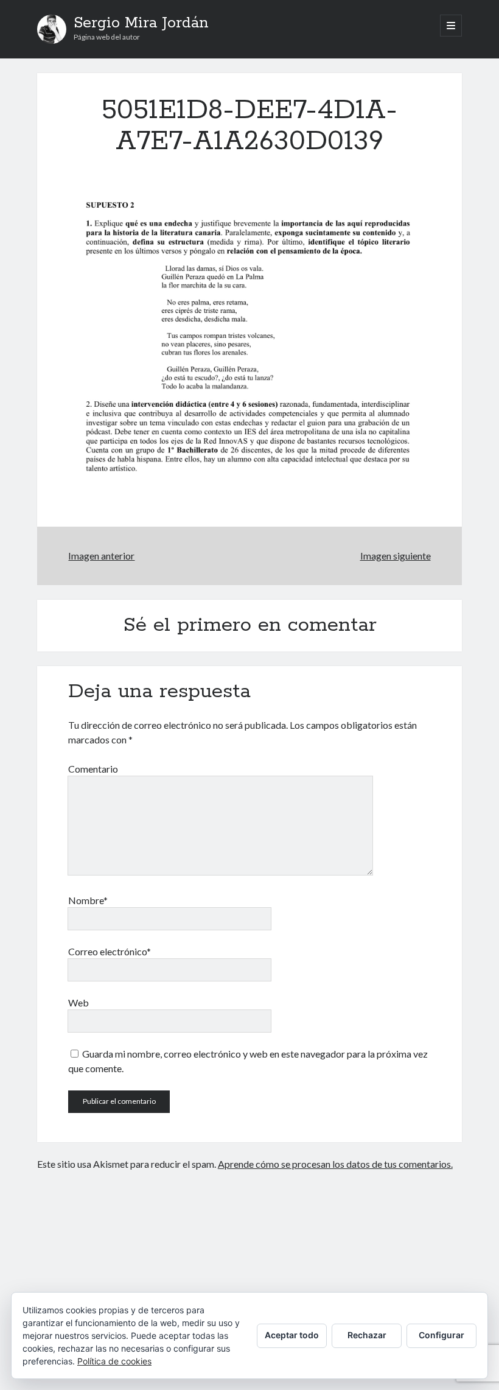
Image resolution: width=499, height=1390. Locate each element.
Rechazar (366, 1335)
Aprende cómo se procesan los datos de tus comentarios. (335, 1164)
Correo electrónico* (109, 951)
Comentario (93, 768)
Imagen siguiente (395, 555)
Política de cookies (114, 1361)
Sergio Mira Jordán (141, 23)
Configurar (441, 1335)
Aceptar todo (292, 1335)
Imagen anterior (101, 555)
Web (78, 1002)
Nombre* (88, 900)
